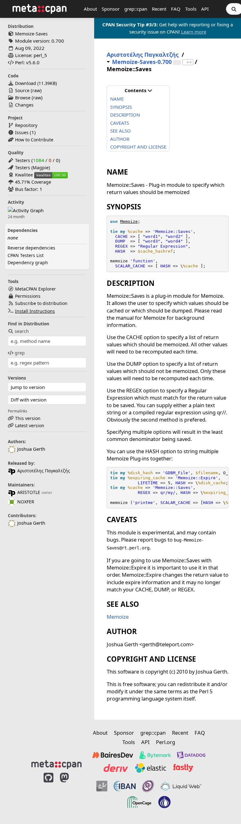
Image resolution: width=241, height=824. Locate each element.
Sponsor (111, 9)
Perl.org (165, 742)
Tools (190, 9)
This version (27, 418)
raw (36, 90)
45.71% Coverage (33, 182)
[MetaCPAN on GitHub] (48, 793)
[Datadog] (191, 755)
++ (189, 62)
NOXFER (25, 502)
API (205, 9)
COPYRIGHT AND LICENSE (138, 147)
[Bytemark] (155, 755)
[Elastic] (150, 768)
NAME (117, 99)
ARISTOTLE (28, 492)
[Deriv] (115, 768)
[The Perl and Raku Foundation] (164, 802)
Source (22, 90)
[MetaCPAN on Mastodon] (71, 793)
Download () (36, 83)
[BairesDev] (112, 755)
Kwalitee (24, 175)
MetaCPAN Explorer (35, 289)
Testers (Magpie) (32, 168)
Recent (159, 9)
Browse (22, 98)
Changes (24, 105)
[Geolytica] (101, 786)
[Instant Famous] (148, 786)
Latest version (29, 425)
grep (20, 353)
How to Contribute (34, 140)
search (22, 331)
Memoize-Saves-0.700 (142, 62)
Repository (26, 125)
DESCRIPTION (125, 115)
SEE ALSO (120, 131)
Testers (22, 160)
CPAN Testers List (26, 255)
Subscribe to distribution (41, 303)
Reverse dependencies (31, 248)
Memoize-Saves (31, 34)
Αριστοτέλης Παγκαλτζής (43, 471)
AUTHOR (119, 139)
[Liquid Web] (181, 786)
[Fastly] (183, 768)
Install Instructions (35, 311)
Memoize (129, 221)
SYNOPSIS (121, 107)
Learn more (193, 32)
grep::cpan (135, 9)
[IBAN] (125, 786)
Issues (22, 132)
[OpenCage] (139, 802)
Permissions (27, 296)
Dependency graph (28, 262)
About (90, 9)
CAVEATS (119, 123)
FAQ (175, 9)
